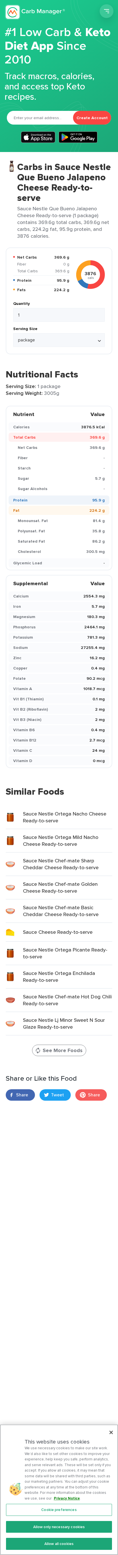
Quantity (21, 303)
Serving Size (25, 328)
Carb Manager (35, 12)
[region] (59, 1489)
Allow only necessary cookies (59, 1527)
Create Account (92, 118)
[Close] (111, 1432)
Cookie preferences (58, 1509)
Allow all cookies (59, 1543)
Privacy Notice (67, 1498)
